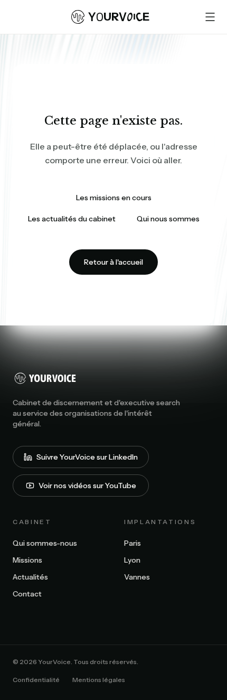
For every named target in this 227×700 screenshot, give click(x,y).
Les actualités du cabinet (72, 218)
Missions (27, 560)
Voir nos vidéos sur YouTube (87, 485)
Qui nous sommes (168, 218)
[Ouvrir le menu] (210, 17)
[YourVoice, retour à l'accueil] (113, 378)
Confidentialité (36, 680)
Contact (27, 594)
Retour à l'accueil (113, 262)
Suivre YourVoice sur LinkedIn (87, 457)
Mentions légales (98, 680)
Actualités (30, 577)
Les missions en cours (114, 197)
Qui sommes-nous (45, 543)
